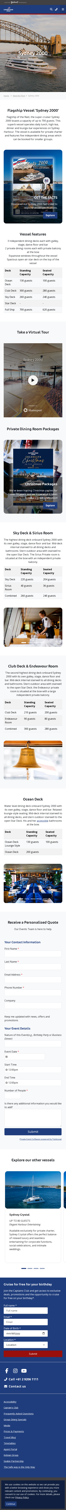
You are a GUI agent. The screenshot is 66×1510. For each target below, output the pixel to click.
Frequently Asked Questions (19, 1413)
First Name (11, 948)
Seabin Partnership (14, 1461)
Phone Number (14, 987)
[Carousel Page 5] (45, 775)
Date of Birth (12, 1328)
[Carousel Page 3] (36, 642)
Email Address (13, 974)
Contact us (17, 1386)
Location (10, 1339)
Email (8, 1317)
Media (7, 1425)
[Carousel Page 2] (29, 642)
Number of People (16, 1090)
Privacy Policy (22, 1497)
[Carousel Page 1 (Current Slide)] (23, 642)
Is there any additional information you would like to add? (33, 1105)
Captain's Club (11, 1407)
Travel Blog (10, 1437)
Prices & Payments (14, 1431)
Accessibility (10, 1401)
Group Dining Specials (15, 1419)
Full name (10, 1305)
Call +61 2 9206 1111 (23, 1379)
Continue (10, 1503)
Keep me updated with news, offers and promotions (27, 1018)
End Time (9, 1077)
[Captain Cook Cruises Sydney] (8, 9)
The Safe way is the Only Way (19, 1466)
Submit (33, 1354)
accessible (42, 820)
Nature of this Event (33, 1036)
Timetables (10, 1443)
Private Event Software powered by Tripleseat (41, 1139)
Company (9, 1000)
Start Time (10, 1064)
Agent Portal (10, 1449)
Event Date (11, 1051)
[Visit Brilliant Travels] (15, 2)
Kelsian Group (11, 1455)
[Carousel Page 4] (42, 642)
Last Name (11, 961)
